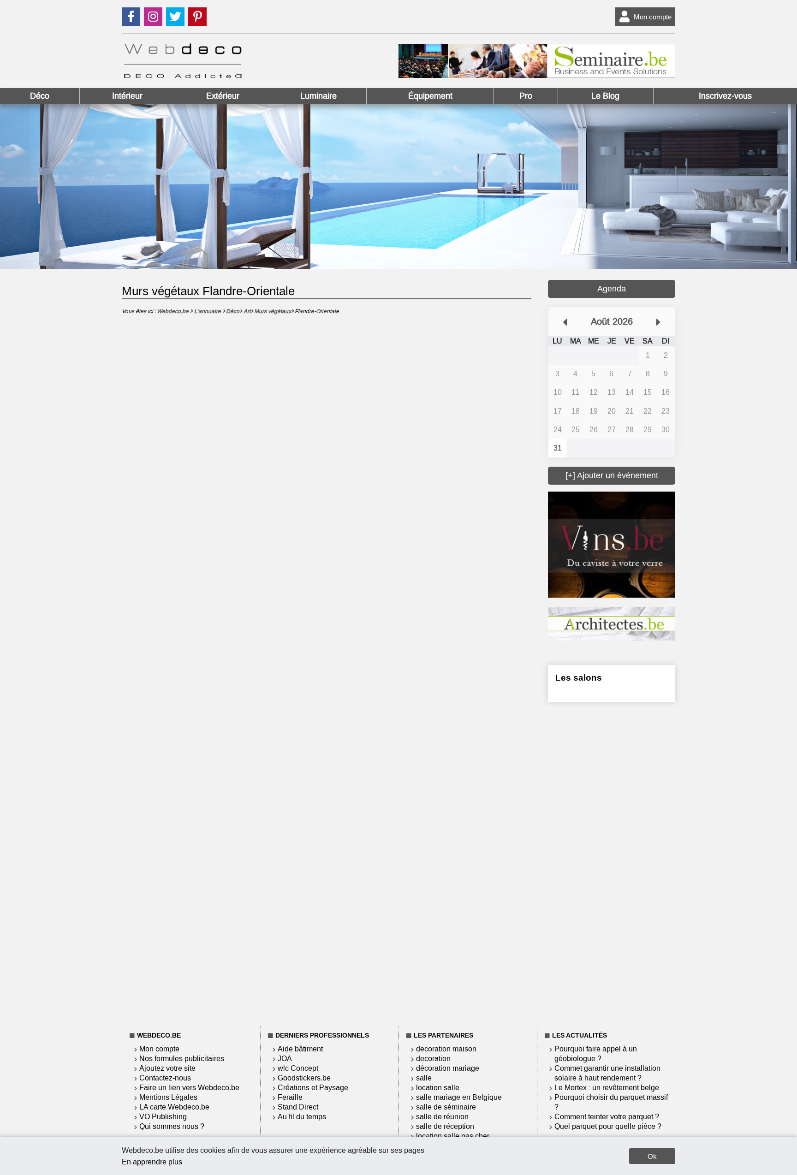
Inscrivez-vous (725, 95)
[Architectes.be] (611, 638)
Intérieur (127, 95)
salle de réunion (442, 1117)
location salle (437, 1087)
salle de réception (445, 1126)
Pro (525, 95)
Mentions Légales (168, 1097)
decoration (433, 1058)
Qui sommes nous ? (171, 1126)
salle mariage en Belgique (459, 1097)
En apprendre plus (152, 1162)
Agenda (611, 288)
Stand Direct (298, 1107)
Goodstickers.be (304, 1078)
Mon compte (653, 17)
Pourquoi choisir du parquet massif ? (611, 1102)
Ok (652, 1156)
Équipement (430, 95)
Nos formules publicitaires (181, 1058)
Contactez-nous (165, 1078)
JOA (285, 1058)
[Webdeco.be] (183, 75)
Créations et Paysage (313, 1087)
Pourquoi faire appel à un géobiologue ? (595, 1053)
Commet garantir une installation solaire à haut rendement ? (607, 1073)
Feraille (290, 1097)
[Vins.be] (611, 595)
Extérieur (222, 95)
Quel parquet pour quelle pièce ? (607, 1126)
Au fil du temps (302, 1117)
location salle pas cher (452, 1136)
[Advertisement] (611, 862)
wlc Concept (298, 1068)
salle (424, 1078)
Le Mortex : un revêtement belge (606, 1087)
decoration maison (446, 1049)
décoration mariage (447, 1068)
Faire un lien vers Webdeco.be (189, 1087)
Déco (39, 95)
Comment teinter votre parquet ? (606, 1117)
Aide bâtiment (300, 1049)
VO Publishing (163, 1117)
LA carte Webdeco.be (174, 1107)
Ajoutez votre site (167, 1068)
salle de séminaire (446, 1107)
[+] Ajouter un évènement (611, 475)
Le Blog (605, 95)
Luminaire (318, 95)
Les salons (578, 677)
